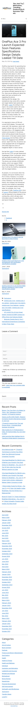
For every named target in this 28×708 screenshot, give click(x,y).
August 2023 (6, 587)
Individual (5, 666)
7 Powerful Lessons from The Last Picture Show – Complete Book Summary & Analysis (12, 425)
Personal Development (9, 684)
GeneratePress (14, 706)
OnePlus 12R (17, 190)
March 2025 (5, 541)
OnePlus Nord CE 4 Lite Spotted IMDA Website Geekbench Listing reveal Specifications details (13, 287)
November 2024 (7, 548)
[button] (26, 19)
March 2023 (5, 600)
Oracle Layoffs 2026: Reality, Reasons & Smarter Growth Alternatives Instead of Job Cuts (14, 419)
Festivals (4, 650)
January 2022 (6, 623)
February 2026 (6, 520)
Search (4, 396)
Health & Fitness (7, 660)
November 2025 (7, 525)
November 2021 (7, 629)
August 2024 (6, 556)
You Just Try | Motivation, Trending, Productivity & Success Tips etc (18, 8)
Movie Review (6, 678)
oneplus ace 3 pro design (17, 303)
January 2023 (6, 605)
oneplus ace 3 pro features (10, 305)
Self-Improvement (7, 686)
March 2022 (5, 618)
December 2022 (7, 608)
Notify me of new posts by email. (13, 375)
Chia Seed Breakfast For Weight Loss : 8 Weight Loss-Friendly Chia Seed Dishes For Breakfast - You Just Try (14, 462)
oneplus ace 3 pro (9, 300)
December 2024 (7, 546)
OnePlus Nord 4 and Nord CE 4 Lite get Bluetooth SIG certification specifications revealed (13, 262)
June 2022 (5, 613)
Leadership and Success (9, 671)
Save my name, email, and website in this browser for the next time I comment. (14, 363)
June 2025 (5, 533)
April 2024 (5, 566)
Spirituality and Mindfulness (10, 689)
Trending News (6, 694)
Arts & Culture (6, 645)
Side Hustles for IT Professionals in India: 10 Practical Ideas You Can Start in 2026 (13, 431)
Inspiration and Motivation (10, 668)
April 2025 (5, 538)
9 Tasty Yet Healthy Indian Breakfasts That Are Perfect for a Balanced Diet (13, 491)
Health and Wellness (8, 663)
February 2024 (6, 572)
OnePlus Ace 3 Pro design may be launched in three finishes (12, 237)
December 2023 (7, 577)
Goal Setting (6, 655)
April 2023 (5, 597)
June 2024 (5, 561)
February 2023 (6, 603)
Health (4, 658)
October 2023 (6, 582)
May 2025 (5, 535)
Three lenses (6, 138)
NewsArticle (5, 681)
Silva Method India (7, 449)
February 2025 (6, 543)
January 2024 (6, 574)
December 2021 (7, 626)
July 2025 (5, 530)
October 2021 (6, 631)
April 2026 (5, 515)
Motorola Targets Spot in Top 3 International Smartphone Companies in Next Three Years (13, 321)
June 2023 (5, 592)
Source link (5, 211)
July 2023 (5, 590)
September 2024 (7, 554)
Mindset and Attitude (8, 673)
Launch (6, 192)
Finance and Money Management (12, 653)
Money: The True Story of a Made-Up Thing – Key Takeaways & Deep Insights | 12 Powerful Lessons (13, 412)
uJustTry (4, 697)
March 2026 (5, 517)
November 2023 (7, 579)
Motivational (6, 676)
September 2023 (7, 585)
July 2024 (5, 559)
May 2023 (5, 595)
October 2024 (6, 551)
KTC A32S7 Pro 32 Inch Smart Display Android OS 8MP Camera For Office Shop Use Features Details (13, 315)
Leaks (10, 105)
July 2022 (5, 610)
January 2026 (6, 522)
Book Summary (6, 647)
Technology (5, 243)
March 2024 (5, 569)
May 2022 (5, 616)
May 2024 (5, 564)
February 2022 (6, 621)
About (4, 642)
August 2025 (6, 528)
